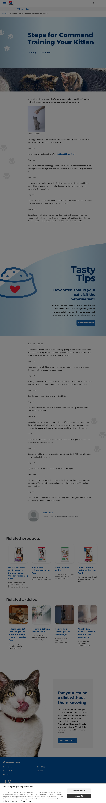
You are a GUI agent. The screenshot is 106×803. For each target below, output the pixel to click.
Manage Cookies (79, 790)
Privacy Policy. (26, 801)
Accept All (79, 796)
